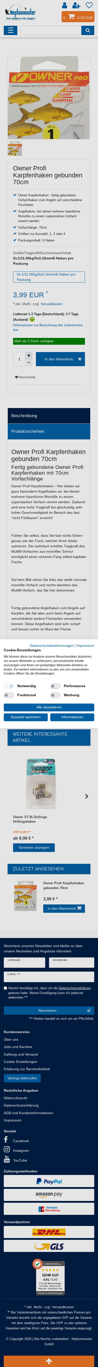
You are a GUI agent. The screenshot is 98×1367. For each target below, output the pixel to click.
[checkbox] (9, 686)
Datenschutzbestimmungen (51, 645)
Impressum (85, 645)
